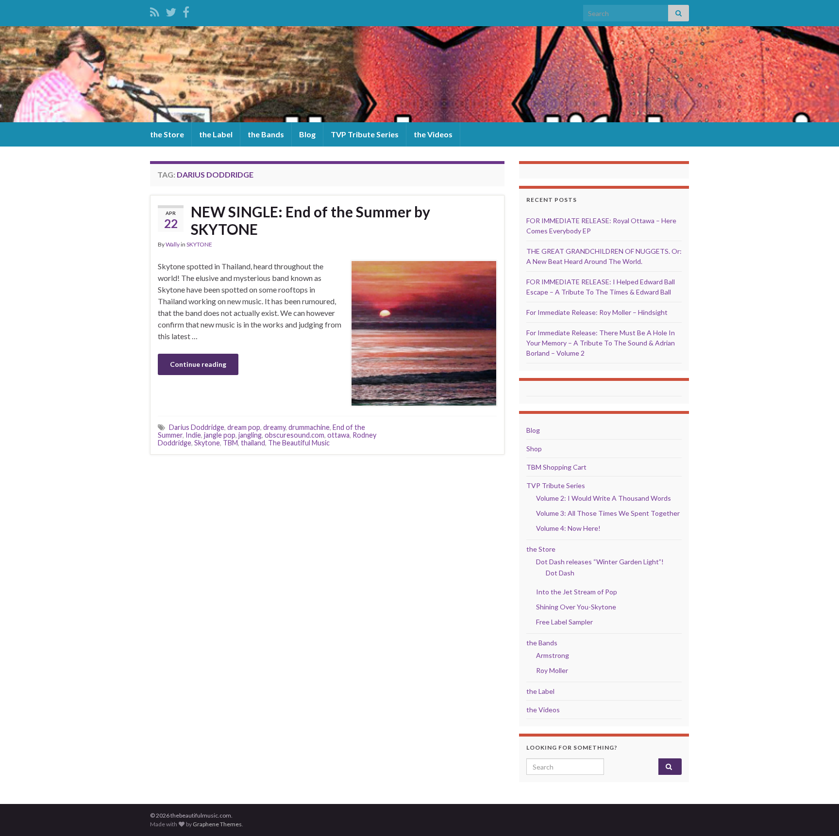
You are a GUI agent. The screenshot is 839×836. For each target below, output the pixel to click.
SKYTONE (199, 244)
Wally (173, 244)
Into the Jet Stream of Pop (576, 592)
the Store (167, 134)
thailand (253, 443)
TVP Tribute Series (365, 134)
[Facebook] (186, 10)
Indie (193, 435)
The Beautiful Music (299, 443)
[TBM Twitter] (171, 10)
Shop (534, 448)
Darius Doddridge (196, 427)
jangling (250, 435)
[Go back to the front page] (419, 74)
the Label (216, 134)
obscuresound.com (294, 435)
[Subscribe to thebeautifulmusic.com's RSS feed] (154, 10)
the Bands (266, 134)
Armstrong (552, 655)
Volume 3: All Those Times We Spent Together (608, 513)
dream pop (243, 427)
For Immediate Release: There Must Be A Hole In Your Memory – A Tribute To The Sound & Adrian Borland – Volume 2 (600, 342)
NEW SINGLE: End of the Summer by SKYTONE (310, 220)
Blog (307, 134)
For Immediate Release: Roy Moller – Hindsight (597, 312)
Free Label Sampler (564, 622)
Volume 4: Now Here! (568, 528)
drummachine (309, 427)
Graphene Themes (217, 824)
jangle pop (219, 435)
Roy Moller (552, 670)
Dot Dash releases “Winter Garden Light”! (600, 561)
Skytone (207, 443)
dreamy (274, 427)
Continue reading (198, 364)
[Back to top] (817, 814)
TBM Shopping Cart (556, 467)
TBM (230, 443)
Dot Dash (560, 573)
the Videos (433, 134)
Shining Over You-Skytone (576, 607)
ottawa (338, 435)
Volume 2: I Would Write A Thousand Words (603, 498)
